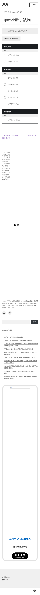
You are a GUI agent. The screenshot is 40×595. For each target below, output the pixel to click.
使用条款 (5, 580)
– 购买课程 (11, 39)
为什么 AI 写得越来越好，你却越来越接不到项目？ (19, 340)
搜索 (34, 322)
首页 (5, 12)
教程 (9, 12)
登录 (12, 31)
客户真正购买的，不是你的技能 (13, 337)
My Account (6, 591)
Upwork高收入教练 (26, 301)
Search (20, 591)
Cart (31, 590)
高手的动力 (32, 135)
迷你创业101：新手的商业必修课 (10, 136)
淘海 (5, 4)
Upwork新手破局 (7, 330)
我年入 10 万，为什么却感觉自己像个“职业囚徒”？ (19, 357)
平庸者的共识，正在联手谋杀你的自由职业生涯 (18, 349)
